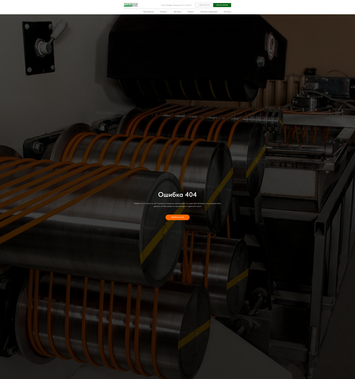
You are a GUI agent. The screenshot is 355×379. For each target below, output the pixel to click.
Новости (190, 12)
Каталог (163, 12)
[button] (222, 5)
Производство (148, 12)
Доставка (177, 12)
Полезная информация (208, 12)
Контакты (227, 12)
